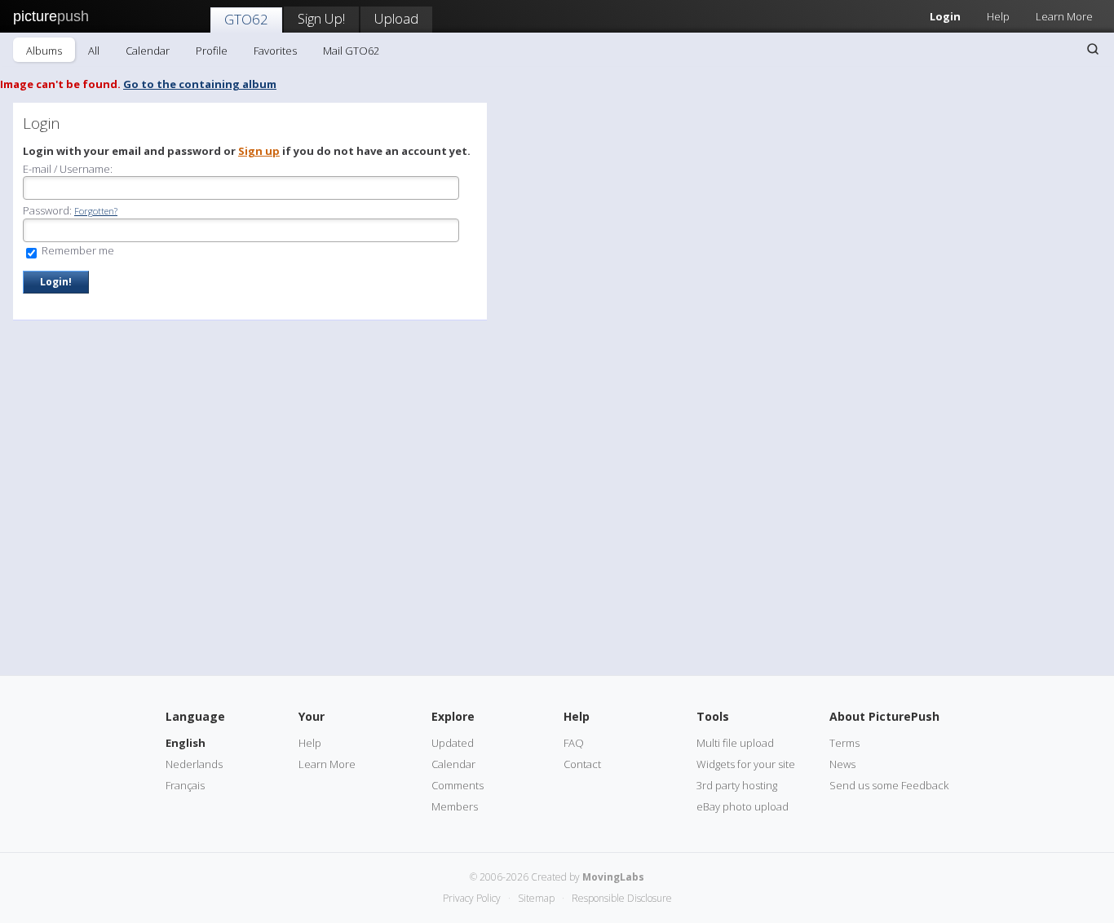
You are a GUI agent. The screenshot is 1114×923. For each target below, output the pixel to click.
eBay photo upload (742, 806)
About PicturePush (884, 716)
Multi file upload (735, 742)
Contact (582, 764)
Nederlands (194, 764)
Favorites (275, 50)
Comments (457, 785)
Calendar (148, 50)
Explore (453, 716)
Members (454, 806)
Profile (212, 50)
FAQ (574, 742)
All (93, 50)
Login (945, 16)
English (186, 742)
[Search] (1093, 49)
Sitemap (536, 898)
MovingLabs (613, 877)
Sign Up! (321, 18)
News (842, 764)
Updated (452, 742)
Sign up (259, 151)
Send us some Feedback (888, 785)
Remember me (76, 250)
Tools (712, 716)
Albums (44, 50)
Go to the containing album (199, 84)
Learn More (1064, 16)
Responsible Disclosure (622, 898)
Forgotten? (95, 211)
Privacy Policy (472, 898)
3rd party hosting (736, 785)
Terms (844, 742)
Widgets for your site (745, 764)
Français (185, 785)
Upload (396, 18)
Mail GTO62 (351, 50)
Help (998, 16)
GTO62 (246, 19)
